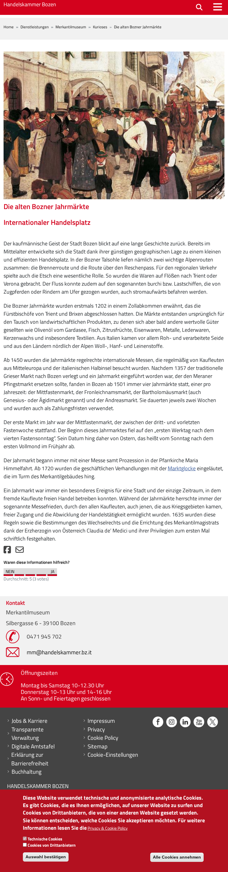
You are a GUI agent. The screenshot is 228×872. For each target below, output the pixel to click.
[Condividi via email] (19, 551)
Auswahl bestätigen (46, 856)
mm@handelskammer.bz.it (59, 652)
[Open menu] (217, 6)
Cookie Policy (103, 738)
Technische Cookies (45, 839)
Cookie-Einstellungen (113, 754)
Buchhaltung (27, 771)
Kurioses (100, 27)
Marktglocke (182, 468)
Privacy (96, 729)
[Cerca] (199, 7)
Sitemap (97, 746)
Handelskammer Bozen (30, 4)
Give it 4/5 (41, 573)
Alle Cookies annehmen (177, 857)
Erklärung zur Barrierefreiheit (29, 758)
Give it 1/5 (8, 573)
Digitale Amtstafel (33, 746)
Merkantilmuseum (71, 27)
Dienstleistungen (34, 27)
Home (9, 27)
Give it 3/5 (30, 573)
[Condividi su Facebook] (7, 551)
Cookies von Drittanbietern (52, 845)
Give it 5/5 (52, 573)
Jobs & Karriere (30, 721)
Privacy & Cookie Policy (108, 828)
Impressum (101, 721)
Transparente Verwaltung (28, 733)
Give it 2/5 (19, 573)
